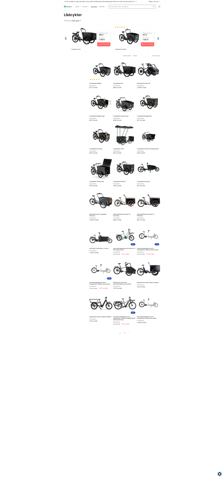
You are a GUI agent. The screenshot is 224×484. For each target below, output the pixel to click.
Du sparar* (102, 38)
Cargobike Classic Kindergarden (148, 149)
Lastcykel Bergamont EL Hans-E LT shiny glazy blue (124, 249)
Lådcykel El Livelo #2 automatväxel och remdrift (122, 283)
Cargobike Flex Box (119, 181)
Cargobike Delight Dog (96, 116)
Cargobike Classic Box (96, 181)
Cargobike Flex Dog (95, 149)
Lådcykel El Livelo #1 (143, 83)
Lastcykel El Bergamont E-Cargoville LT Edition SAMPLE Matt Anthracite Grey (124, 318)
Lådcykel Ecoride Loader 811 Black (100, 317)
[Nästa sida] (129, 333)
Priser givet (71, 20)
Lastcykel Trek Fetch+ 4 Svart (99, 248)
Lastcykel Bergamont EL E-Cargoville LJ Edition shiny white (147, 249)
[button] (78, 6)
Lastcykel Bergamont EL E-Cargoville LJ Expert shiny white (99, 283)
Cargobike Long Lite (143, 181)
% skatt (75, 20)
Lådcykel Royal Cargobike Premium (97, 215)
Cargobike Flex (118, 83)
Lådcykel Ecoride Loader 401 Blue (148, 282)
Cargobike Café (118, 149)
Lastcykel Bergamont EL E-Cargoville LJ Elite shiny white (146, 317)
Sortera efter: (127, 55)
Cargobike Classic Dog (120, 116)
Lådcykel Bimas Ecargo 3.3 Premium (145, 215)
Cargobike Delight (95, 83)
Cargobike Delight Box (144, 116)
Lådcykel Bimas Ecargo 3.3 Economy (121, 215)
